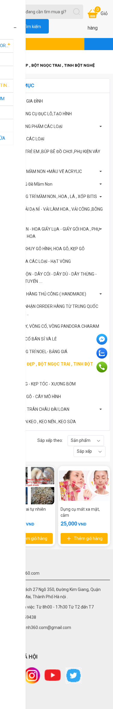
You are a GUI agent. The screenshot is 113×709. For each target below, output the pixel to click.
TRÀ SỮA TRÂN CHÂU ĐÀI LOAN (38, 409)
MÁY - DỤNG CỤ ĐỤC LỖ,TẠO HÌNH (40, 113)
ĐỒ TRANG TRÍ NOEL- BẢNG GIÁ (37, 351)
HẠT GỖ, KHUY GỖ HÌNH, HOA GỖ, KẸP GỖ (46, 248)
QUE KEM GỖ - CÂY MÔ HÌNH (34, 396)
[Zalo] (102, 353)
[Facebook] (102, 339)
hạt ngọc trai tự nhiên (25, 509)
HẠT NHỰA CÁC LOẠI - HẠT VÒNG (39, 261)
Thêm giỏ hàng (33, 538)
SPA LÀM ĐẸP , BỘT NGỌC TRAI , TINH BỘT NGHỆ (50, 368)
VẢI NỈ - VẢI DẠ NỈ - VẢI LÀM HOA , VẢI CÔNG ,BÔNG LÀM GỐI (55, 213)
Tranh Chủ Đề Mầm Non (30, 184)
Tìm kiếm (32, 26)
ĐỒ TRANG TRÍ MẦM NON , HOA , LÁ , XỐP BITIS (52, 196)
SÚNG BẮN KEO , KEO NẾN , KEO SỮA (42, 421)
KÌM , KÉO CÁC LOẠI (26, 138)
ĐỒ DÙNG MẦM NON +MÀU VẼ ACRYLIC (45, 171)
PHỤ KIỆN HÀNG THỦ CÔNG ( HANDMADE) (47, 294)
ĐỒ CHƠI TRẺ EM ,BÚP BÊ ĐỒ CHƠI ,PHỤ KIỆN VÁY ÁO (54, 155)
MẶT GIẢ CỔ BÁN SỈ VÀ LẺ (32, 339)
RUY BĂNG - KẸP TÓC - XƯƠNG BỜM (42, 384)
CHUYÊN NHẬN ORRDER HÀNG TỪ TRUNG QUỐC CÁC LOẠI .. (53, 310)
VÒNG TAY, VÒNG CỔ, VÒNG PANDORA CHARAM (53, 326)
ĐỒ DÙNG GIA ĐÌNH (25, 101)
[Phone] (102, 367)
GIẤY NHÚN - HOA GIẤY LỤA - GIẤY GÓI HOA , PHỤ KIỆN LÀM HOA (54, 233)
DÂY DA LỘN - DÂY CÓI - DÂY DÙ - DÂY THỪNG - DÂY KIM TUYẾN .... (52, 278)
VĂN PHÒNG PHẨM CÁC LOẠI (35, 126)
